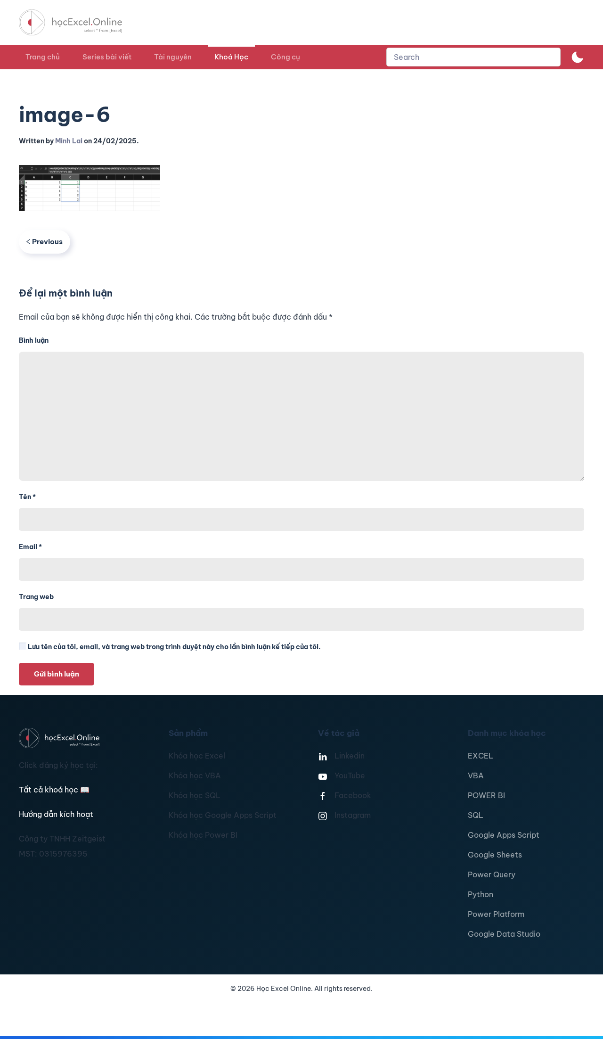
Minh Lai (68, 141)
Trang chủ (42, 56)
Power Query (491, 874)
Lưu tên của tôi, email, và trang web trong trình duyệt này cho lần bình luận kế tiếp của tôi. (173, 647)
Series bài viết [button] (106, 56)
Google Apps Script (503, 835)
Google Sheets (495, 854)
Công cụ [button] (285, 56)
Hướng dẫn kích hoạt (56, 814)
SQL (475, 815)
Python (480, 894)
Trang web (36, 597)
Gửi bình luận (56, 673)
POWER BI (486, 795)
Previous (47, 241)
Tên (27, 497)
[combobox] (473, 57)
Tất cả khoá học (54, 789)
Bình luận (34, 340)
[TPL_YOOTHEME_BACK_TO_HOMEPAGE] (79, 22)
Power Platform (496, 914)
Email (30, 547)
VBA (476, 775)
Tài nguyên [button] (173, 56)
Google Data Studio (504, 934)
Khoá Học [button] (231, 56)
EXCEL (480, 755)
